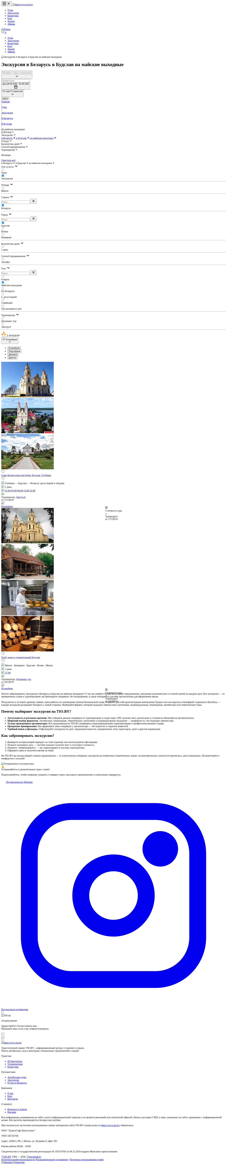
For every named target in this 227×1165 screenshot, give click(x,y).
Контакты (12, 1099)
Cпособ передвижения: (13, 256)
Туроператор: (8, 315)
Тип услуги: (8, 166)
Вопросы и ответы (17, 1109)
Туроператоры (15, 1064)
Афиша (11, 24)
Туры (10, 10)
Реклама (11, 1112)
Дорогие (12, 358)
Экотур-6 (6, 327)
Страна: (5, 197)
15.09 (26, 490)
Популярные (14, 351)
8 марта (5, 279)
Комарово (6, 237)
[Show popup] (16, 75)
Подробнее (7, 506)
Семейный (7, 303)
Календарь (13, 15)
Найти (5, 99)
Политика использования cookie (87, 1159)
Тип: (4, 268)
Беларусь (6, 208)
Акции (11, 21)
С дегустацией (9, 297)
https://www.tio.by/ (110, 1125)
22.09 (32, 490)
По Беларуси (8, 291)
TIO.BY (7, 1156)
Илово (4, 231)
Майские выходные (11, 285)
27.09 (8, 672)
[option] (116, 348)
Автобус (5, 262)
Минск (4, 191)
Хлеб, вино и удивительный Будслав (20, 657)
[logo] (22, 4)
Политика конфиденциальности (18, 1159)
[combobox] (16, 72)
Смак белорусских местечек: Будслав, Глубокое (26, 475)
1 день (4, 249)
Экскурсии (13, 13)
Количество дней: (11, 244)
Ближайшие (14, 348)
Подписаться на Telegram (19, 782)
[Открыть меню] (6, 3)
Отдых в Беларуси (17, 1082)
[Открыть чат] (2, 1035)
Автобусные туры (16, 1077)
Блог (9, 18)
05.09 (14, 490)
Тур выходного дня (11, 308)
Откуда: (5, 185)
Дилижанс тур (8, 321)
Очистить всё (8, 160)
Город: (5, 214)
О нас (10, 1093)
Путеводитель (14, 1061)
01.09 (8, 490)
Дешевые (13, 354)
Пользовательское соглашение (52, 1159)
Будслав (5, 225)
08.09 (20, 490)
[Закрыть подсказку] (2, 1012)
